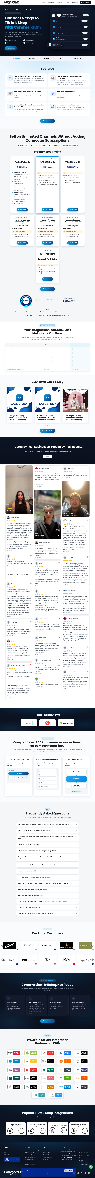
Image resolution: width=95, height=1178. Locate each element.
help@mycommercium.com (68, 1151)
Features (59, 2)
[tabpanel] (19, 405)
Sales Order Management (31, 1154)
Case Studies (77, 58)
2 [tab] (45, 425)
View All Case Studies (47, 430)
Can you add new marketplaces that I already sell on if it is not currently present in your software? (44, 858)
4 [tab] (49, 425)
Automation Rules (29, 1159)
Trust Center (46, 1159)
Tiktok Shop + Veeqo (59, 1117)
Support (74, 2)
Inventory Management (30, 1152)
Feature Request (84, 1164)
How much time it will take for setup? (29, 907)
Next (91, 405)
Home (43, 2)
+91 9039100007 (85, 1155)
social (40, 1117)
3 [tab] (47, 425)
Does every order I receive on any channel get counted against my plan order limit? (43, 883)
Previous (4, 405)
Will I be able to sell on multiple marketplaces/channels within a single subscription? (43, 824)
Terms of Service (47, 1152)
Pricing (67, 2)
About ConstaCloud (9, 1150)
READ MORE (68, 1170)
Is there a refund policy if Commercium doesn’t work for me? (36, 865)
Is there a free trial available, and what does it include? (34, 877)
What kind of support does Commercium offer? (32, 889)
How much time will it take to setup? (29, 845)
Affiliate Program (8, 1154)
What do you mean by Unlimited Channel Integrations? (34, 830)
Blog (5, 1152)
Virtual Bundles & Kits (30, 1164)
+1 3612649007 (84, 1152)
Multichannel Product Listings (32, 1150)
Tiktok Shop (48, 1117)
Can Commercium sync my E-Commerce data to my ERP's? (36, 913)
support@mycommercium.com (69, 1155)
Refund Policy (46, 1154)
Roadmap (82, 1158)
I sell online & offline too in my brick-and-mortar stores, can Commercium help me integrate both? (46, 838)
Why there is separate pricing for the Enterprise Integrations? (37, 851)
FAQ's (61, 58)
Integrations (51, 2)
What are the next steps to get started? (30, 895)
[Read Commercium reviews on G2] (47, 722)
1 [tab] (43, 425)
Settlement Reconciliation (31, 1162)
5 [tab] (52, 425)
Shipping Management (30, 1157)
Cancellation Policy (47, 1157)
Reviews (47, 58)
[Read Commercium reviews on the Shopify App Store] (66, 722)
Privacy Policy (46, 1150)
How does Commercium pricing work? (29, 871)
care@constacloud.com (67, 1159)
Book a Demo (86, 2)
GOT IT (48, 1173)
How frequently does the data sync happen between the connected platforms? (42, 901)
